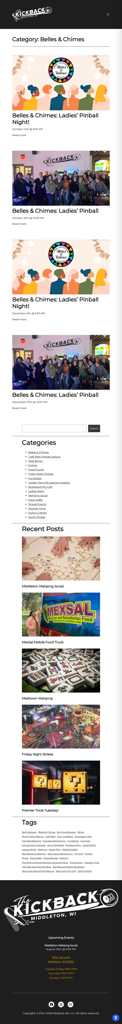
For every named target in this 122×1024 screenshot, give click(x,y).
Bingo (81, 832)
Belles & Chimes (38, 452)
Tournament (76, 862)
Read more (19, 135)
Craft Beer (50, 836)
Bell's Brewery (29, 832)
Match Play (55, 849)
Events (32, 465)
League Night (29, 849)
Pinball (88, 853)
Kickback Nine (73, 845)
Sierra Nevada (51, 858)
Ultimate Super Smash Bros (36, 867)
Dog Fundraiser (65, 836)
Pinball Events (37, 504)
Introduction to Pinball (34, 845)
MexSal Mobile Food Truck (43, 642)
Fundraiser (35, 478)
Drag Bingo (35, 461)
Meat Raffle (35, 500)
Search (94, 428)
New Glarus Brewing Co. (60, 853)
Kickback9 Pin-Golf (40, 486)
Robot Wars (36, 858)
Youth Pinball (36, 517)
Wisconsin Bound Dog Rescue (38, 871)
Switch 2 (63, 858)
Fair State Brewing (31, 841)
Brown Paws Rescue (33, 836)
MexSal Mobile (70, 849)
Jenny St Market (55, 845)
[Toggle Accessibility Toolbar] (116, 1018)
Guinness (85, 841)
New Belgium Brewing (34, 853)
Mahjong (42, 849)
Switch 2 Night (37, 512)
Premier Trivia (37, 508)
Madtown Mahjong (37, 698)
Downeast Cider (83, 836)
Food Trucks (36, 469)
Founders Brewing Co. (54, 841)
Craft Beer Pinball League (44, 456)
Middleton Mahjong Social (43, 586)
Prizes (25, 858)
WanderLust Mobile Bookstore (68, 867)
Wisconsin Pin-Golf (66, 871)
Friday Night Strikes (40, 473)
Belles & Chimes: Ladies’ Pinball (55, 210)
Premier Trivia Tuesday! (40, 810)
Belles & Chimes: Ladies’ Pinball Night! (55, 118)
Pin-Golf (79, 853)
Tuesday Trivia (91, 862)
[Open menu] (108, 14)
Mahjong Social (37, 495)
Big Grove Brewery (66, 832)
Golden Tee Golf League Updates (49, 482)
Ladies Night (36, 491)
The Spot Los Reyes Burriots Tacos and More (45, 862)
